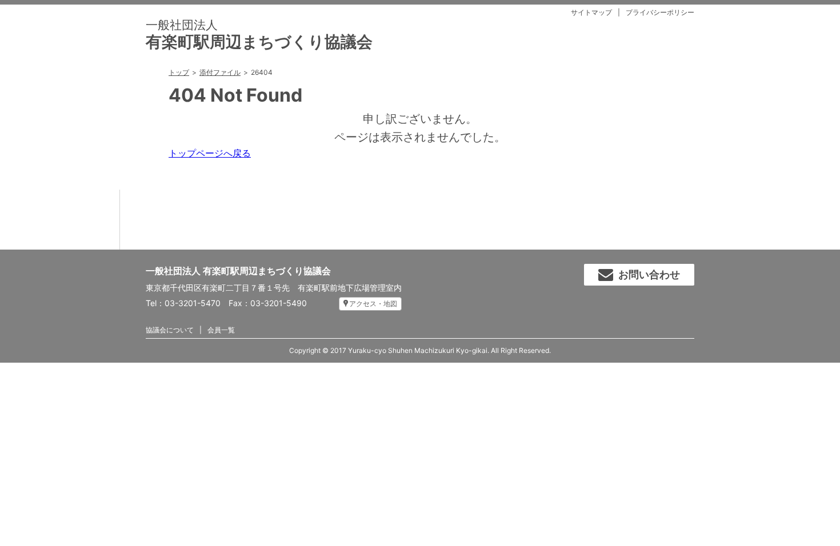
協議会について (170, 330)
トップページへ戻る (210, 153)
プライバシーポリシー (660, 12)
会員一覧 (221, 330)
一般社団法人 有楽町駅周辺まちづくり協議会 (238, 270)
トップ (179, 72)
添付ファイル (220, 72)
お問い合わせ (649, 274)
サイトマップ (591, 12)
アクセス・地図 (373, 303)
